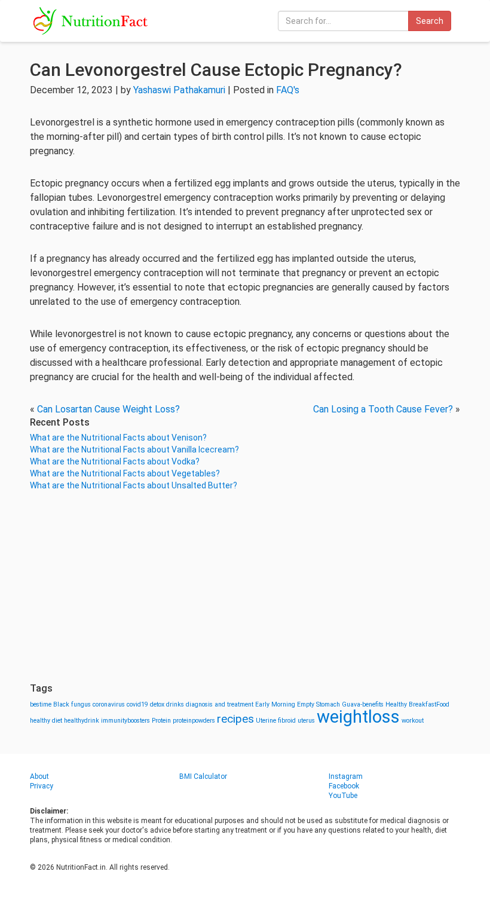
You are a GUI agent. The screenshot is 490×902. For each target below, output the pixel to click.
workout (413, 720)
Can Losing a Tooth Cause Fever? (383, 409)
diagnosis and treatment (219, 704)
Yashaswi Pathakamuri (179, 90)
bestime (40, 704)
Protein (161, 720)
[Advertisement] (245, 587)
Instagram (346, 776)
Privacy (41, 786)
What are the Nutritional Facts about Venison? (118, 437)
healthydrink (81, 720)
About (39, 776)
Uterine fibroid (276, 720)
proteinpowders (194, 720)
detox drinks (167, 704)
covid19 (137, 704)
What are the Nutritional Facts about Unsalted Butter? (133, 485)
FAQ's (287, 90)
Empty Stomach (318, 704)
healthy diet (46, 720)
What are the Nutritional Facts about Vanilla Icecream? (134, 449)
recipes (235, 719)
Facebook (344, 786)
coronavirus (109, 704)
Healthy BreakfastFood (417, 704)
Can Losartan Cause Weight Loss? (108, 409)
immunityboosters (125, 720)
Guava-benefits (363, 704)
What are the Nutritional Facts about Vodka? (115, 461)
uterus (306, 720)
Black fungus (72, 704)
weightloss (358, 717)
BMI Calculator (203, 776)
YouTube (343, 795)
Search (429, 21)
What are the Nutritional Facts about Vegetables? (125, 473)
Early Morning (275, 704)
